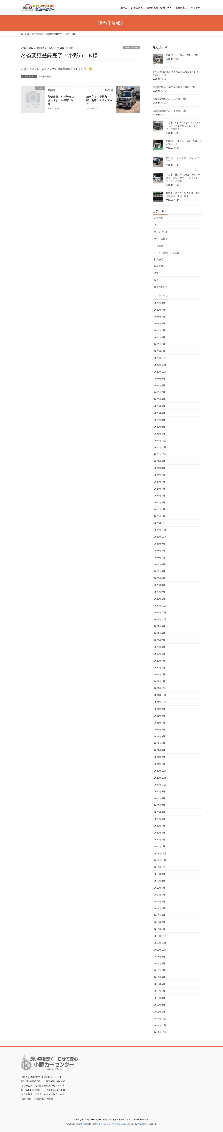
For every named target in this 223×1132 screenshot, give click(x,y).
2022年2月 (159, 674)
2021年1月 (159, 764)
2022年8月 (159, 633)
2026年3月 (159, 337)
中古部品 (158, 245)
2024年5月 (159, 488)
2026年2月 (159, 344)
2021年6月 (159, 729)
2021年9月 (159, 709)
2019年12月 (160, 853)
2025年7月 (159, 392)
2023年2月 (159, 592)
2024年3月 (159, 502)
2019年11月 (160, 860)
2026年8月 (159, 303)
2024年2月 (159, 509)
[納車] (128, 95)
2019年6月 (159, 894)
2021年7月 (159, 722)
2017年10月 (160, 1032)
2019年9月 (159, 874)
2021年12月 (160, 688)
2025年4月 (159, 413)
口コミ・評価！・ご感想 (166, 252)
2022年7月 (159, 640)
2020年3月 (159, 832)
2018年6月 (159, 977)
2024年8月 (159, 468)
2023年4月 (159, 578)
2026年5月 (159, 323)
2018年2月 (159, 1005)
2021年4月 (159, 743)
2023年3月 (159, 585)
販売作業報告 (131, 47)
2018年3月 (159, 998)
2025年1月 (159, 433)
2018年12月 (160, 936)
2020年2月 (159, 839)
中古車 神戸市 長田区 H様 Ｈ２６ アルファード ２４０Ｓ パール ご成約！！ (183, 177)
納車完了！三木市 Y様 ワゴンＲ (184, 55)
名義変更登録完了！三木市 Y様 (169, 98)
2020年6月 (159, 812)
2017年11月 (160, 1025)
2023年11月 (160, 530)
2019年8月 (159, 881)
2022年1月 (159, 681)
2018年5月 (159, 984)
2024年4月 (159, 495)
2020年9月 (159, 791)
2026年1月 (159, 351)
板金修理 (158, 259)
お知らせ (158, 218)
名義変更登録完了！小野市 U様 (169, 110)
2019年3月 (159, 915)
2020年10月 (160, 784)
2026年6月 (159, 316)
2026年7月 (159, 309)
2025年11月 (160, 365)
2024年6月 (159, 481)
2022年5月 (159, 654)
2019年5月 (159, 901)
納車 (156, 273)
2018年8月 (159, 963)
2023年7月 (159, 557)
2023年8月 (159, 550)
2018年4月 (159, 991)
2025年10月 (160, 371)
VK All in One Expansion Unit (121, 1124)
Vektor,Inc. (141, 1124)
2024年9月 (159, 461)
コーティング (161, 232)
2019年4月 (159, 908)
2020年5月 (159, 819)
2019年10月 (160, 867)
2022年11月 (160, 612)
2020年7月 (159, 805)
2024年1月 (159, 516)
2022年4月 (159, 660)
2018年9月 (159, 956)
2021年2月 (159, 757)
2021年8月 (159, 716)
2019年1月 (159, 929)
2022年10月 (160, 619)
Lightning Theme (98, 1124)
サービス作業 (161, 239)
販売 (156, 280)
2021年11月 (160, 695)
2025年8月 (159, 385)
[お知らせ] (33, 93)
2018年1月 (159, 1011)
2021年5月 (159, 736)
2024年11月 (160, 447)
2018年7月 (159, 970)
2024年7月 (159, 475)
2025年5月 (159, 406)
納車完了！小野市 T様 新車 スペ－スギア (99, 100)
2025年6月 (159, 399)
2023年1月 (159, 598)
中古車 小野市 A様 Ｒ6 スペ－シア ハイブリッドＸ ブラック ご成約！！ (183, 125)
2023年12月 (160, 523)
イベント (158, 225)
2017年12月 (160, 1018)
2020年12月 (160, 770)
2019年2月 (159, 922)
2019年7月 (159, 887)
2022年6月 (159, 647)
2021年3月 (159, 750)
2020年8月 (159, 798)
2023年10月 (160, 537)
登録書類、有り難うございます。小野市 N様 (61, 100)
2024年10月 (160, 454)
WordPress (82, 1124)
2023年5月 (159, 571)
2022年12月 (160, 605)
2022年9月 (159, 626)
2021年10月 (160, 702)
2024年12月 (160, 440)
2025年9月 (159, 378)
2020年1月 (159, 846)
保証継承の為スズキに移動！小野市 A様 (174, 86)
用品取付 (158, 266)
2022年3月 (159, 667)
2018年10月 (160, 949)
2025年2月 (159, 427)
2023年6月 (159, 564)
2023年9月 (159, 543)
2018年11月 (160, 943)
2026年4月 (159, 330)
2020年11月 (160, 777)
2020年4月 (159, 826)
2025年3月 (159, 420)
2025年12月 (160, 358)
